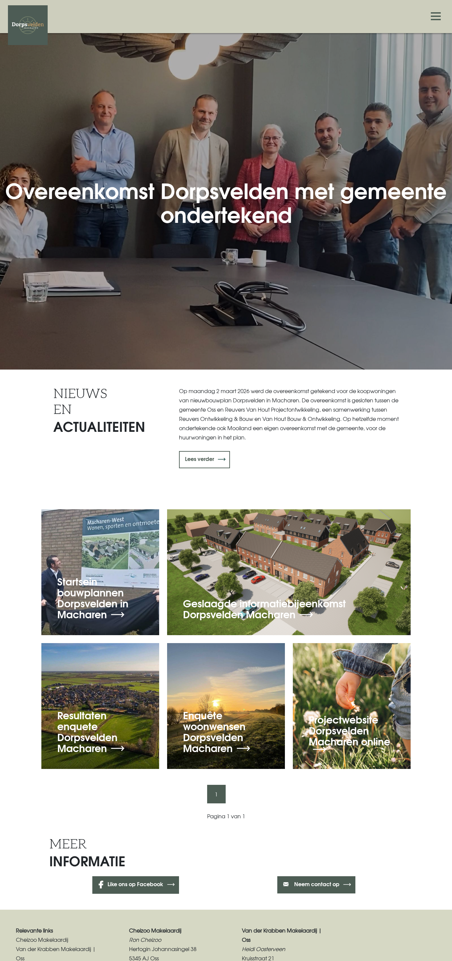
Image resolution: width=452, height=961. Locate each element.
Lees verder (199, 458)
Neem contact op (316, 884)
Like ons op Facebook (135, 884)
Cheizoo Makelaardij (42, 939)
